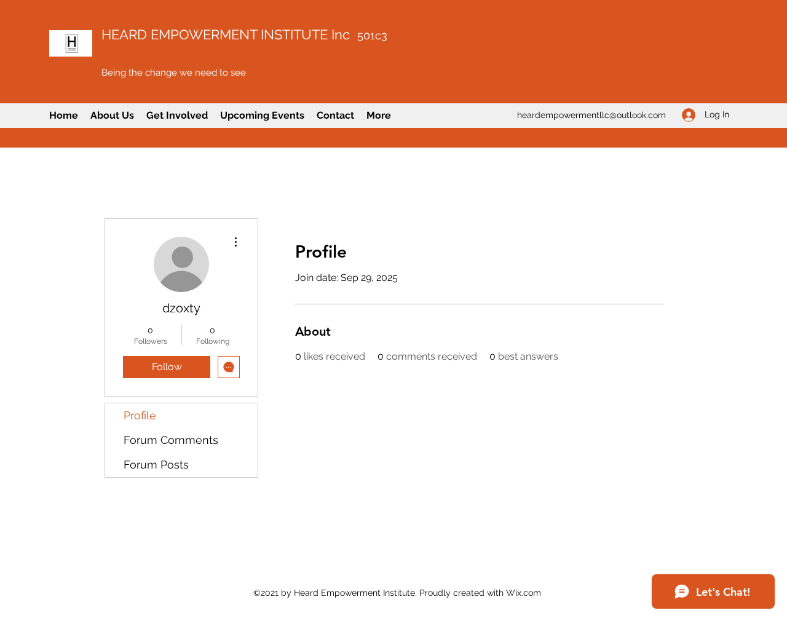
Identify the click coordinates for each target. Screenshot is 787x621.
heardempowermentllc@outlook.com (591, 115)
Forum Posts (156, 464)
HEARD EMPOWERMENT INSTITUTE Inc (244, 34)
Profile (140, 415)
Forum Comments (171, 439)
